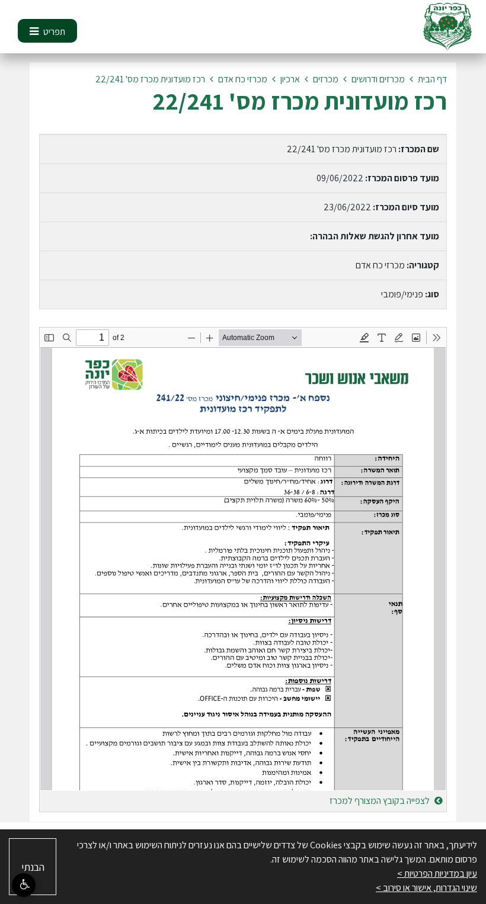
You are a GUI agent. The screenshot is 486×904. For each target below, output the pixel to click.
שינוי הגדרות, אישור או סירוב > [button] (426, 887)
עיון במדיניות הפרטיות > (437, 873)
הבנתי (32, 867)
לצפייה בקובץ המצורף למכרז (380, 800)
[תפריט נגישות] (24, 885)
